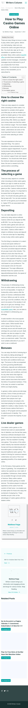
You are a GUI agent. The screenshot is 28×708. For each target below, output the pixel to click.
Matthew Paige (14, 92)
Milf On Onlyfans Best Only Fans (14, 559)
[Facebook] (2, 691)
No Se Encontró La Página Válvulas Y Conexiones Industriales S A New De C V (11, 623)
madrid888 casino (7, 309)
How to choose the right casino (13, 80)
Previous (9, 553)
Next (5, 563)
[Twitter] (5, 691)
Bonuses (6, 88)
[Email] (7, 691)
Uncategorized (14, 14)
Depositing (6, 84)
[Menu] (26, 3)
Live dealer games (9, 90)
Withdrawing (7, 86)
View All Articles (13, 592)
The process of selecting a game (13, 82)
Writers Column (14, 2)
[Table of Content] (23, 77)
